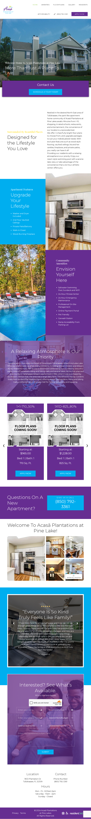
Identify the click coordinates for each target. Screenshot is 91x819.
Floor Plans (58, 5)
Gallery (71, 5)
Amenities (45, 5)
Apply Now (79, 14)
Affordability (44, 14)
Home (35, 5)
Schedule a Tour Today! (45, 92)
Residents (83, 5)
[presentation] (4, 445)
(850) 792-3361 (62, 14)
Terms (23, 813)
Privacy (15, 813)
